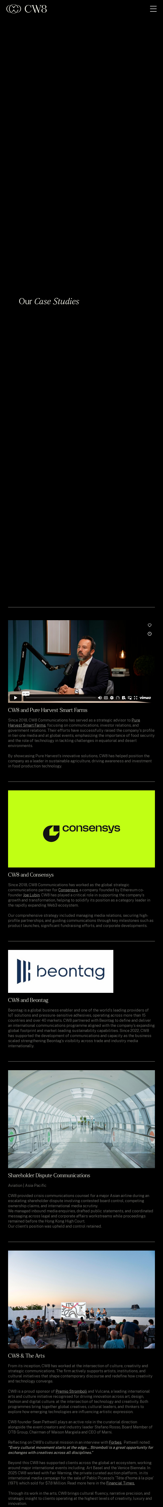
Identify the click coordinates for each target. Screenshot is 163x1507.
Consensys (68, 890)
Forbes (115, 1442)
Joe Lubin (31, 895)
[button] (153, 9)
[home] (26, 8)
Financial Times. (120, 1483)
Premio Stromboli (71, 1391)
